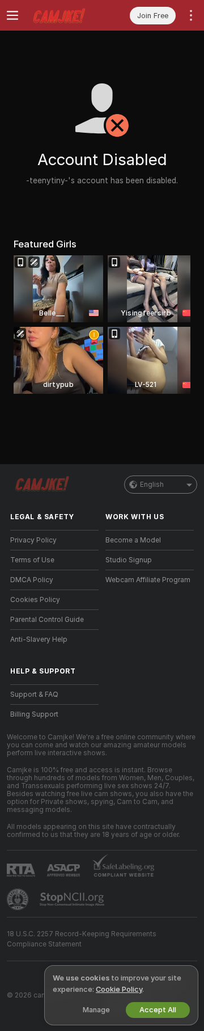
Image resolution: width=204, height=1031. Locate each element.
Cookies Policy (35, 600)
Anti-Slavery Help (38, 639)
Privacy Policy (33, 540)
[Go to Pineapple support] (19, 899)
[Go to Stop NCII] (73, 899)
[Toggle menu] (12, 15)
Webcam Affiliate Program (147, 580)
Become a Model (133, 540)
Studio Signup (128, 560)
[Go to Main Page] (63, 15)
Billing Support (34, 714)
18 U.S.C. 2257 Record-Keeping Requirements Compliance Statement (81, 939)
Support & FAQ (34, 694)
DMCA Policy (31, 580)
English (152, 485)
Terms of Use (32, 560)
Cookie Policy (119, 989)
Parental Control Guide (47, 620)
